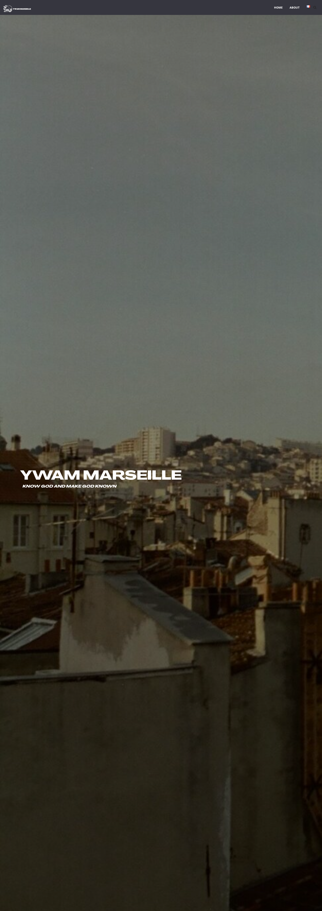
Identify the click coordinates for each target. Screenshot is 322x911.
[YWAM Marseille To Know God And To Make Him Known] (17, 8)
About (295, 7)
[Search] (315, 7)
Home (278, 7)
